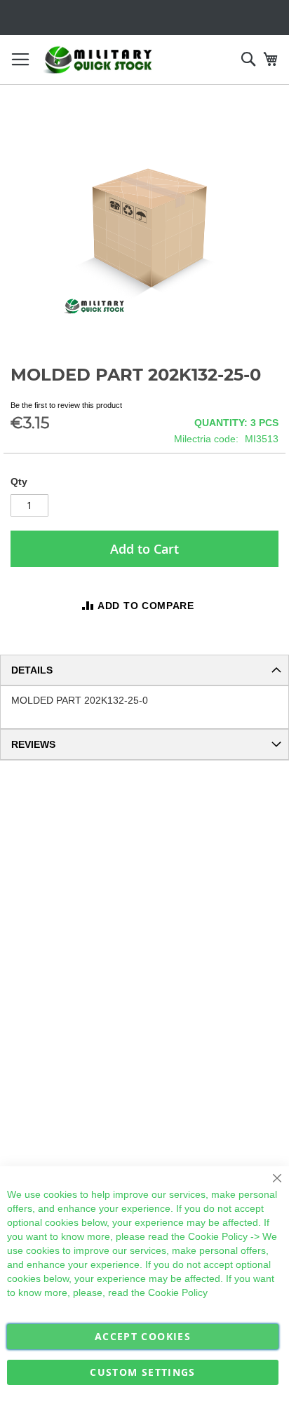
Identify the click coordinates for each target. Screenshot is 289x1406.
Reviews (33, 744)
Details (32, 670)
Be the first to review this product (66, 405)
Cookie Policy (218, 1236)
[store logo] (98, 60)
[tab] (144, 670)
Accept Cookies (143, 1336)
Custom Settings (142, 1372)
